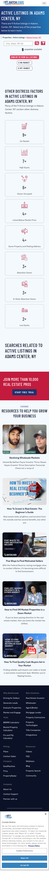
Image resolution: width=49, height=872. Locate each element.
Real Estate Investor (35, 698)
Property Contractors (35, 717)
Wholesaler (31, 703)
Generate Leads (10, 703)
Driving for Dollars (11, 698)
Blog (28, 766)
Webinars (30, 761)
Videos (29, 751)
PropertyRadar (10, 775)
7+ (24, 161)
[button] (37, 43)
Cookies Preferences (24, 851)
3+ (24, 266)
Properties (7, 37)
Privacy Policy (34, 846)
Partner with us (10, 799)
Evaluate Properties (12, 707)
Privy (5, 771)
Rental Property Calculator (10, 728)
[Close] (45, 814)
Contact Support (10, 794)
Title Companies (33, 730)
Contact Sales (9, 756)
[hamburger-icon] (44, 3)
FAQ (28, 756)
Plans (5, 751)
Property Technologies (32, 723)
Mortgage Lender (33, 712)
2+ (24, 319)
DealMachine (9, 766)
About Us (7, 789)
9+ (24, 135)
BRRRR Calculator (11, 722)
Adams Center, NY (34, 37)
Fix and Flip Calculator (8, 736)
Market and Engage (12, 712)
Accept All (24, 865)
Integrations (31, 735)
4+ (24, 213)
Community (31, 775)
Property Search (33, 770)
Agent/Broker (32, 707)
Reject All (24, 858)
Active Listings (19, 37)
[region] (24, 840)
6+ (24, 187)
